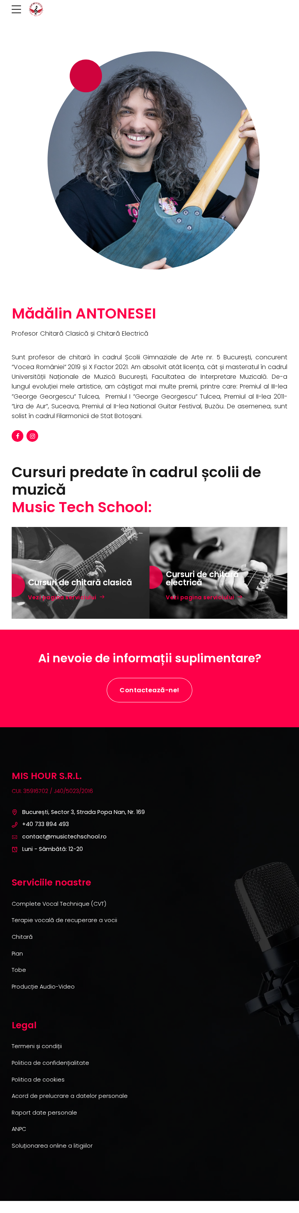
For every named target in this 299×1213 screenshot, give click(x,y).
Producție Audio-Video (43, 987)
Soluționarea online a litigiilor (52, 1146)
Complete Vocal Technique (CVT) (59, 904)
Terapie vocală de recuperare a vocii (64, 920)
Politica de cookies (38, 1079)
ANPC (19, 1129)
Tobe (19, 970)
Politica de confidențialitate (50, 1063)
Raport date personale (44, 1113)
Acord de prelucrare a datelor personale (70, 1096)
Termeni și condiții (37, 1046)
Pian (17, 953)
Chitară (22, 937)
